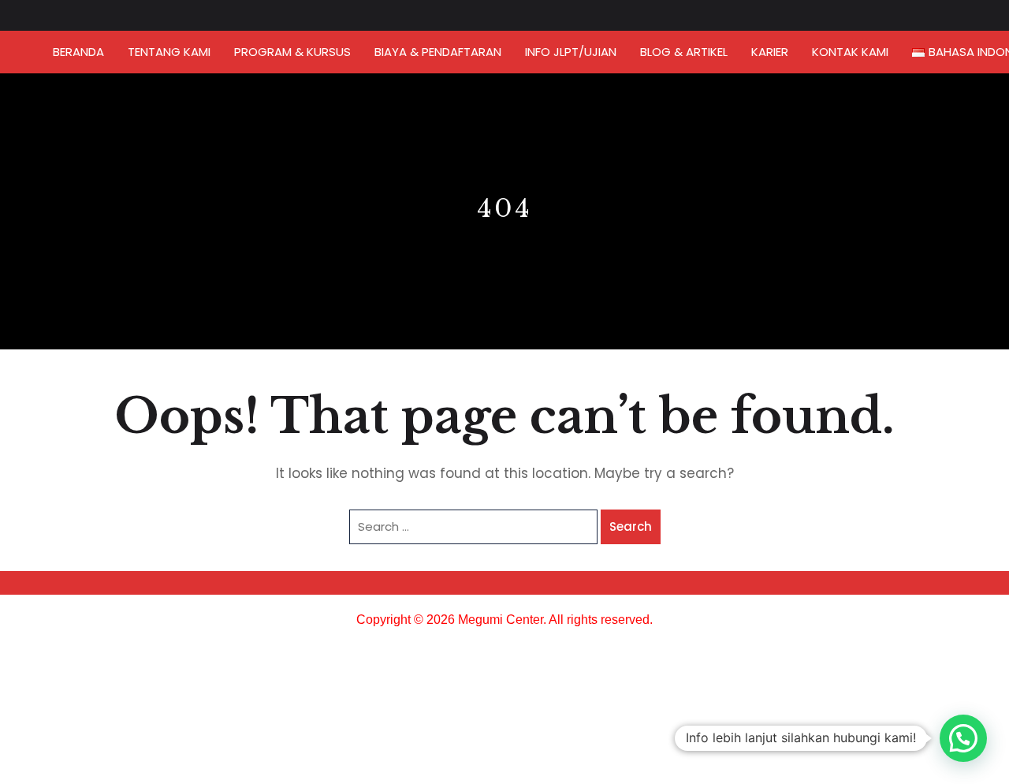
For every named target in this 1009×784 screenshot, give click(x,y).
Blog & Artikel (684, 51)
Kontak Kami (850, 51)
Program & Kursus (292, 51)
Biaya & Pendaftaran (437, 51)
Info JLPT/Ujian (570, 51)
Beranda (78, 51)
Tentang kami (169, 51)
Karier (769, 51)
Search (630, 526)
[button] (963, 738)
